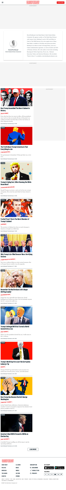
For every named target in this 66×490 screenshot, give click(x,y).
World (17, 470)
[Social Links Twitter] (48, 474)
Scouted (4, 476)
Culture (18, 473)
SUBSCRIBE (60, 2)
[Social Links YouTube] (55, 474)
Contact (7, 479)
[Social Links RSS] (58, 474)
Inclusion (45, 479)
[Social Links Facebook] (45, 474)
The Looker (4, 473)
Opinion (18, 476)
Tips (11, 479)
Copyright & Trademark (7, 480)
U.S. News (18, 465)
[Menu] (4, 2)
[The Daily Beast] (33, 2)
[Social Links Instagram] (52, 474)
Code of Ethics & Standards (36, 479)
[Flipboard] (61, 474)
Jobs (14, 479)
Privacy (26, 479)
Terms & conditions (53, 479)
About (3, 479)
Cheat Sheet (5, 465)
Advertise (18, 479)
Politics (4, 467)
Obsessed (4, 470)
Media (17, 467)
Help (23, 479)
